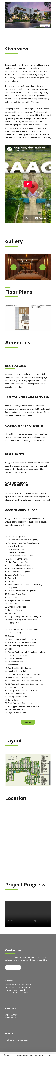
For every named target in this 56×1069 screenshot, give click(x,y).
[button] (13, 267)
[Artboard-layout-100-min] (28, 770)
